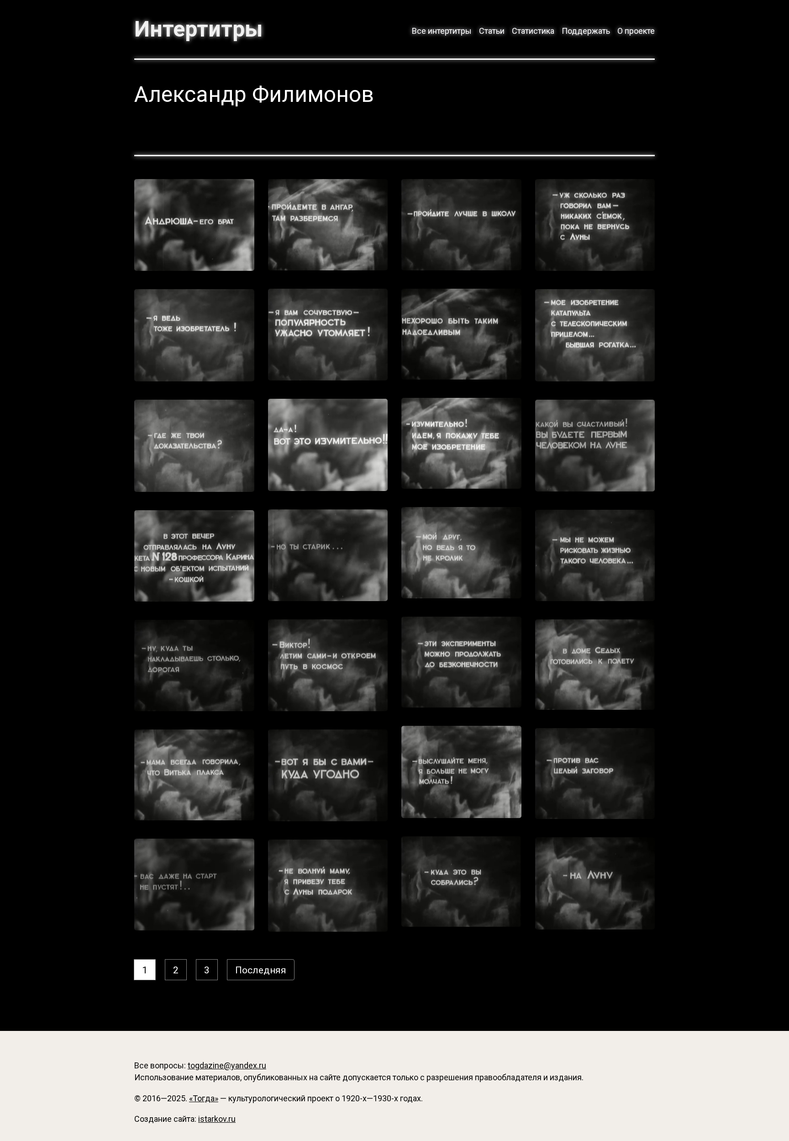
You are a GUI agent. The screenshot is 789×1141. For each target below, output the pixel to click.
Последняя (260, 970)
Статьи (492, 31)
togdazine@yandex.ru (227, 1065)
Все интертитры (442, 31)
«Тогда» (203, 1098)
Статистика (533, 31)
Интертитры (198, 29)
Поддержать (586, 31)
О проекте (636, 31)
